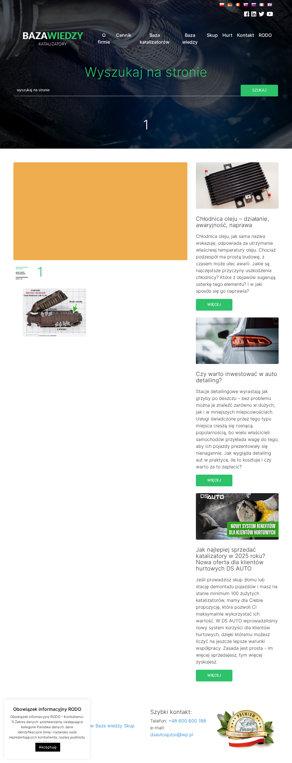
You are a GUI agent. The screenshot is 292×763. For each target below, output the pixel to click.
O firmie (104, 38)
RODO (265, 35)
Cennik (123, 35)
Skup (212, 35)
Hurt (227, 35)
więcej (214, 304)
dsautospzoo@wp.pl (171, 734)
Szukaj (259, 90)
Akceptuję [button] (48, 747)
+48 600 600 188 (186, 721)
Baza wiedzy (190, 38)
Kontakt (245, 35)
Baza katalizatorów (154, 38)
